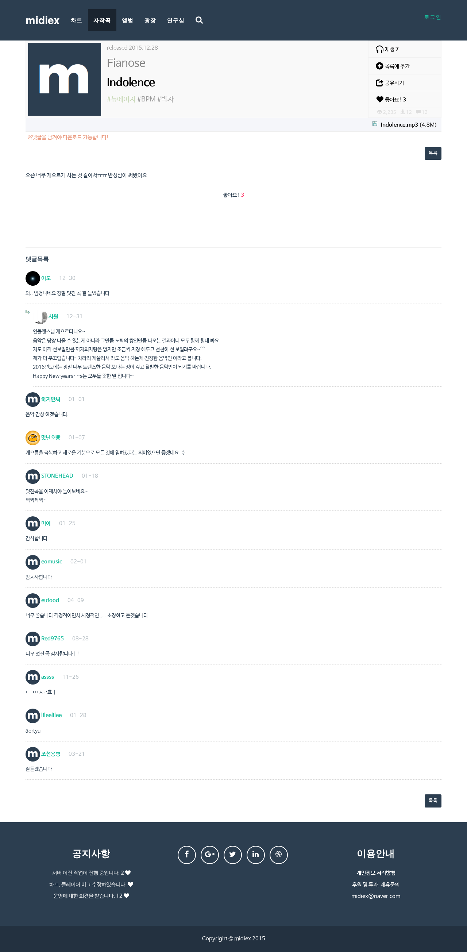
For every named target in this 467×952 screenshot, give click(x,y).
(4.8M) (409, 125)
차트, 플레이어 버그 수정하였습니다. (88, 885)
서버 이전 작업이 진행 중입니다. (88, 873)
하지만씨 (50, 399)
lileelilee (51, 715)
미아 (45, 523)
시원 (52, 316)
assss (47, 677)
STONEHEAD (56, 476)
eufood (49, 600)
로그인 (432, 16)
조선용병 (50, 754)
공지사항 (91, 853)
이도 (45, 278)
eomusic (51, 562)
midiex (43, 19)
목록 (433, 153)
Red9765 (52, 639)
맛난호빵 (50, 438)
